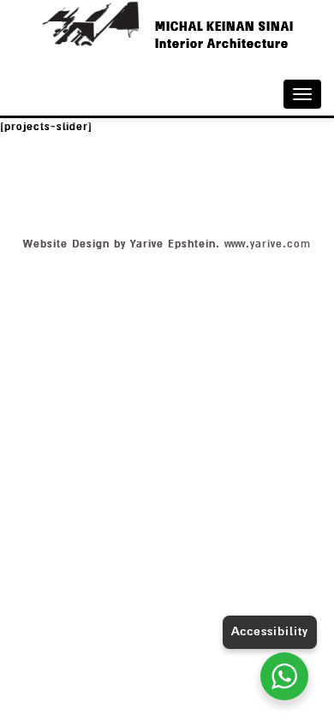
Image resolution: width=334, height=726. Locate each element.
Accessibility (269, 631)
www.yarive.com (267, 244)
